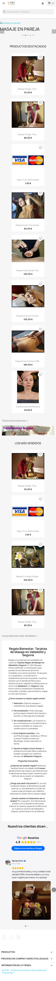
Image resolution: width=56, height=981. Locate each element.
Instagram (11, 937)
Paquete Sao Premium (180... (28, 361)
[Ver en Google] (7, 862)
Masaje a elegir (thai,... (28, 89)
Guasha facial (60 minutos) (28, 406)
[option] (28, 29)
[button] (2, 890)
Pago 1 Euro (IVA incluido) (28, 180)
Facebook (4, 937)
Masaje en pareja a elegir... (28, 576)
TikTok (19, 937)
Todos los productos (15, 420)
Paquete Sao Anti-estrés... (28, 316)
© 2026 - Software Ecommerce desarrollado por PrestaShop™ (24, 971)
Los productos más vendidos (20, 636)
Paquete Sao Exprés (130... (28, 270)
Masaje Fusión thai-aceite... (28, 225)
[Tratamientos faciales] (28, 431)
